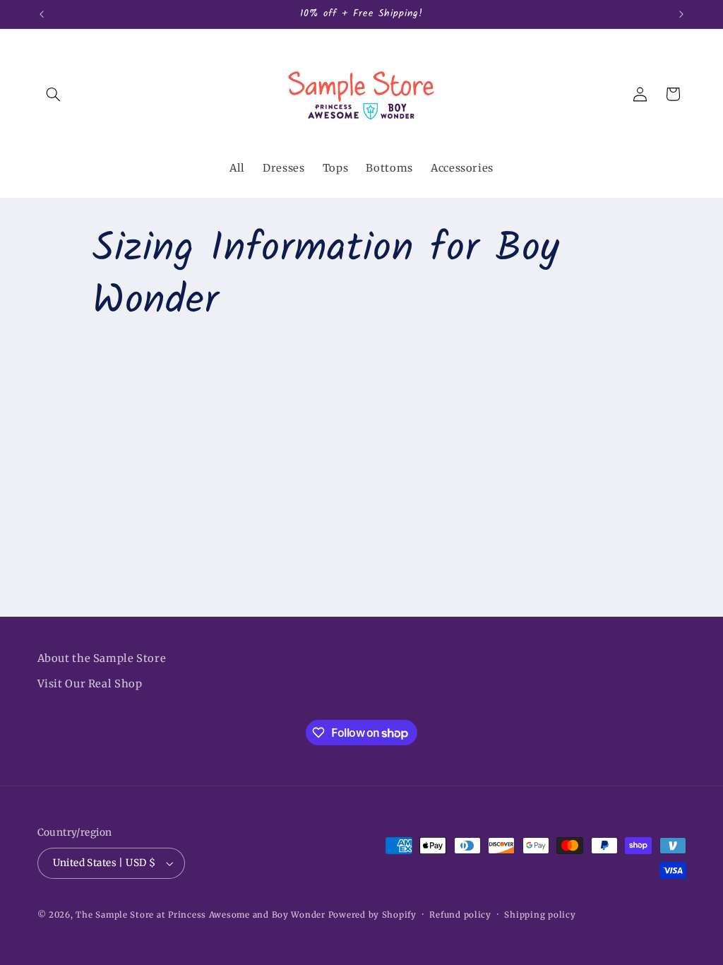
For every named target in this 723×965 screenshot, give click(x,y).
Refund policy (460, 915)
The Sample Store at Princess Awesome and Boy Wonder (200, 915)
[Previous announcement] (41, 14)
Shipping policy (539, 915)
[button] (53, 94)
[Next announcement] (681, 14)
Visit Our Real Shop (90, 683)
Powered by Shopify (372, 915)
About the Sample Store (102, 658)
